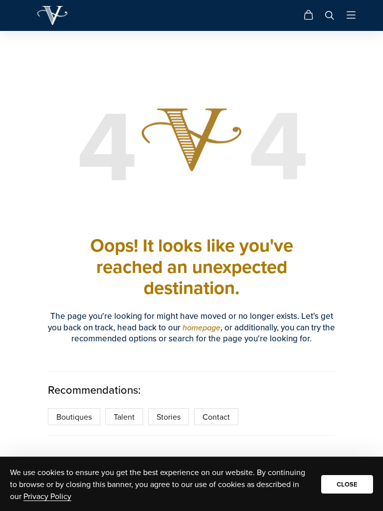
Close (347, 484)
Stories (169, 416)
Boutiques (74, 416)
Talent (124, 416)
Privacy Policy (47, 496)
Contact (216, 416)
